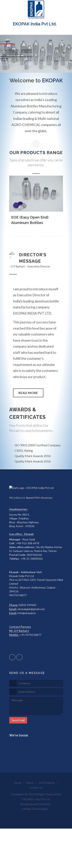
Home (17, 782)
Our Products (47, 782)
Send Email (18, 720)
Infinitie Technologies (35, 808)
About (30, 782)
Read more (28, 393)
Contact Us (36, 787)
